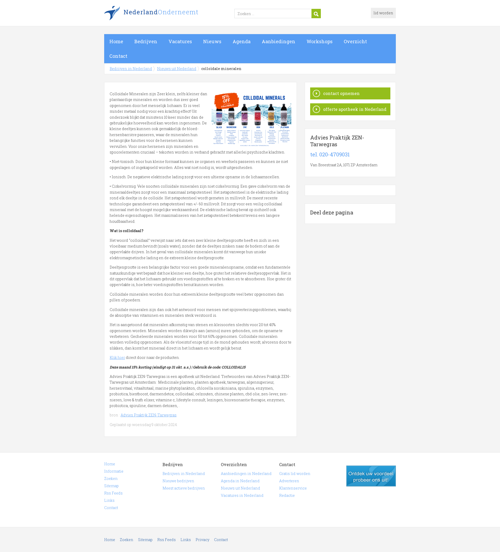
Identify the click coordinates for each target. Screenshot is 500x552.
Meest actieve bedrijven (183, 488)
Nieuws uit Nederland (176, 68)
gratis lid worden (371, 476)
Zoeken (111, 478)
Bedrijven (145, 41)
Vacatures (180, 41)
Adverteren (289, 480)
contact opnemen (341, 93)
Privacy (202, 539)
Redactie (287, 495)
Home (116, 41)
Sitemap (111, 485)
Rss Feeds (113, 493)
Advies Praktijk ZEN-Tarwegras (149, 415)
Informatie (113, 471)
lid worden (383, 12)
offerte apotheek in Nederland (354, 109)
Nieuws (212, 41)
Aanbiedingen (278, 41)
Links (109, 500)
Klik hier (117, 357)
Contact (118, 56)
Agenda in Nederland (240, 480)
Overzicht (355, 41)
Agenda (242, 41)
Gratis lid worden (294, 473)
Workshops (320, 41)
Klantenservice (293, 488)
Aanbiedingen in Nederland (246, 473)
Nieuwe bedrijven (178, 480)
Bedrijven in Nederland (169, 14)
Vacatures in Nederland (242, 495)
